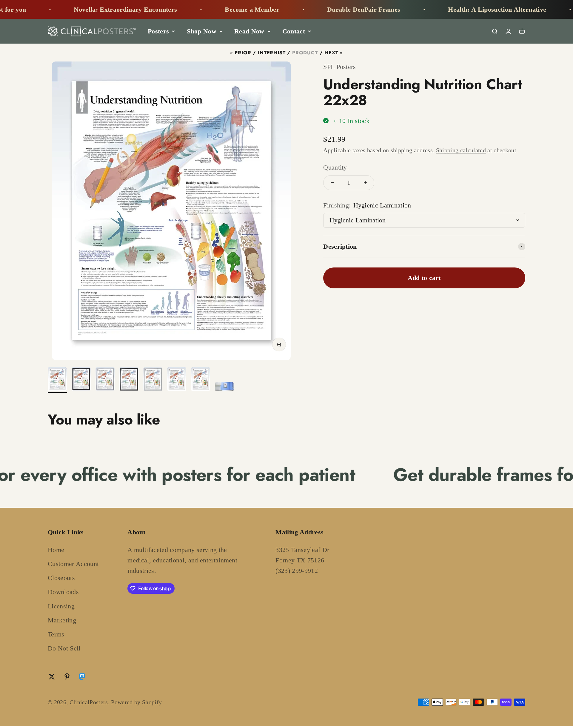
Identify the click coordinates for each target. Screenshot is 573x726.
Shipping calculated (461, 150)
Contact (293, 31)
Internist (271, 52)
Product (305, 52)
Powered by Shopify (136, 702)
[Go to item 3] (105, 380)
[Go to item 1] (57, 380)
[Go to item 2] (81, 380)
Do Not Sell (64, 648)
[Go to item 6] (176, 380)
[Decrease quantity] (332, 183)
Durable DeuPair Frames (334, 9)
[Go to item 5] (152, 380)
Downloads (63, 592)
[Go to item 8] (224, 387)
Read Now (249, 31)
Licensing (61, 606)
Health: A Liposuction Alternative (468, 9)
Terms (56, 634)
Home (56, 549)
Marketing (62, 620)
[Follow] (82, 678)
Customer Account (73, 563)
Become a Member (223, 9)
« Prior (240, 52)
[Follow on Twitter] (52, 677)
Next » (333, 52)
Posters (158, 31)
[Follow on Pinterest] (67, 677)
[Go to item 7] (200, 380)
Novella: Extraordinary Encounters (96, 9)
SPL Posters (339, 66)
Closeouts (61, 578)
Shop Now (201, 31)
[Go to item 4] (128, 380)
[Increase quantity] (365, 183)
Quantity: (336, 167)
